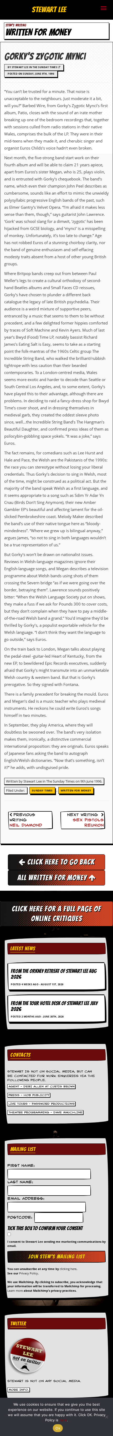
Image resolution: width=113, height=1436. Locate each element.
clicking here (68, 1269)
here (63, 1420)
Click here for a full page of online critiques (56, 913)
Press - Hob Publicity (28, 1095)
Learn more (15, 1290)
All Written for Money (53, 878)
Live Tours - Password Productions (41, 1104)
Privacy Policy (28, 1273)
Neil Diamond (25, 825)
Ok (57, 1428)
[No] (106, 1417)
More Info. (18, 1389)
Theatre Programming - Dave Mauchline (45, 1112)
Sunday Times (42, 790)
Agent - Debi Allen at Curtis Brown (41, 1086)
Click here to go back (60, 862)
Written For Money (76, 790)
